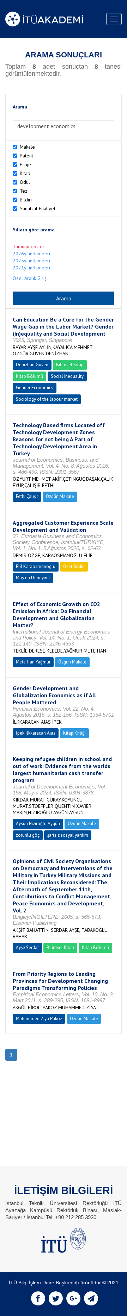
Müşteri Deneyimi (33, 578)
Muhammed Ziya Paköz (39, 1019)
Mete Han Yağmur (33, 662)
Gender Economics (34, 388)
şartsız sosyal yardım (67, 835)
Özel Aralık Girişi (30, 278)
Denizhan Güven (32, 365)
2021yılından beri (31, 267)
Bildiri (26, 200)
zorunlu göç (28, 835)
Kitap (25, 173)
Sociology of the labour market (47, 399)
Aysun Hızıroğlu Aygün (38, 824)
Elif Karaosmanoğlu (35, 566)
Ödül (25, 182)
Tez (24, 191)
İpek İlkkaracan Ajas (35, 733)
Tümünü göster (28, 246)
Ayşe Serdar (27, 947)
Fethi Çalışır (27, 496)
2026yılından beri (31, 253)
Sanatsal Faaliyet (37, 208)
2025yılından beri (31, 260)
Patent (26, 155)
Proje (25, 164)
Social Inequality (67, 376)
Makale (27, 147)
